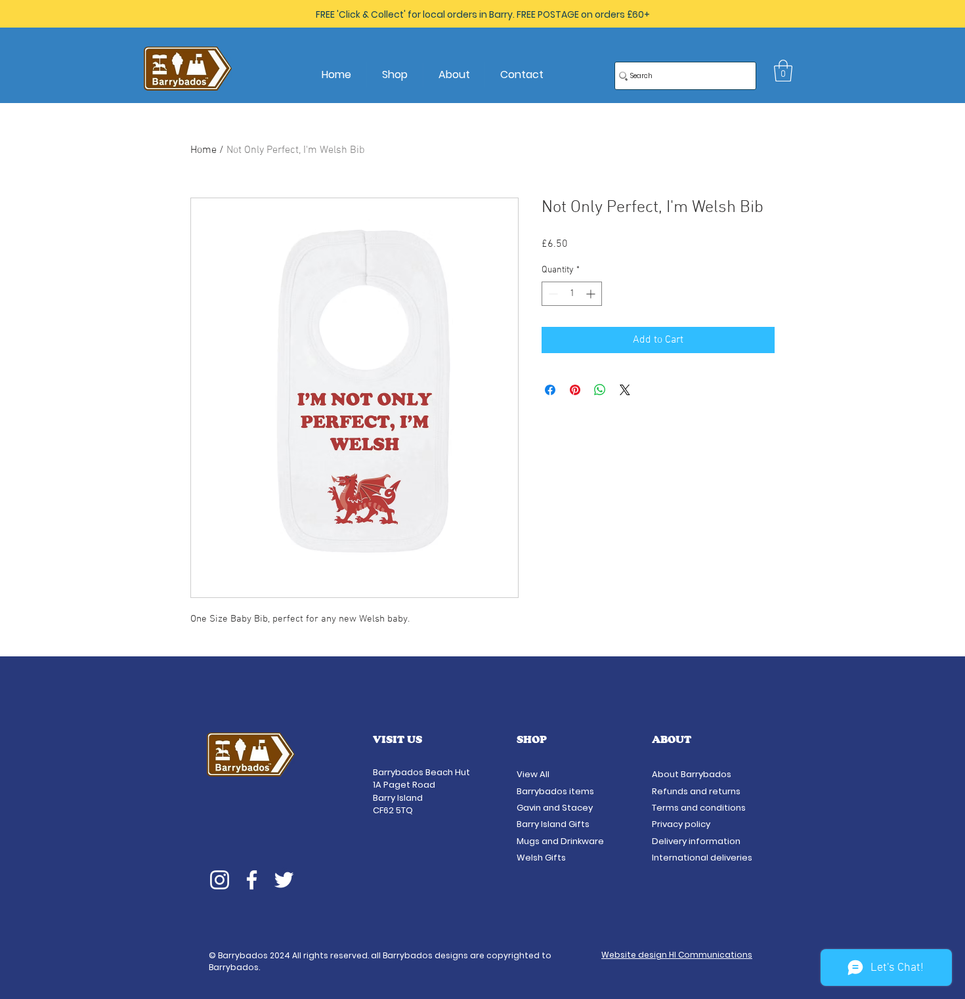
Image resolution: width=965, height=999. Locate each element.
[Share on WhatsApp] (600, 390)
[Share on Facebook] (550, 390)
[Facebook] (252, 880)
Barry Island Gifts (553, 824)
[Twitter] (284, 880)
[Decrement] (552, 293)
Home (203, 150)
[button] (783, 70)
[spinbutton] (572, 293)
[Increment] (592, 293)
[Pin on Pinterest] (575, 390)
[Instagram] (219, 880)
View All (534, 774)
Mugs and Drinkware (560, 841)
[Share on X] (625, 390)
